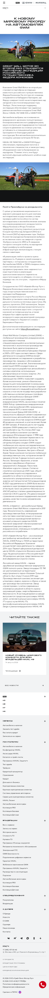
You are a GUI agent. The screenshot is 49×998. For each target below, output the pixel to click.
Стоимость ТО (8, 836)
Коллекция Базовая (11, 811)
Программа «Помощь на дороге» (16, 843)
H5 (4, 704)
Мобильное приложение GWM (15, 865)
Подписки (7, 875)
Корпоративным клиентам (13, 786)
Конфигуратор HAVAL (12, 750)
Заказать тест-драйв (11, 729)
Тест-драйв (7, 764)
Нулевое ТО (7, 839)
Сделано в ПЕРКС (10, 992)
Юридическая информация (14, 987)
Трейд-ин (6, 768)
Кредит (6, 779)
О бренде (6, 914)
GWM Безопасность (11, 854)
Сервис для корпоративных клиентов (18, 797)
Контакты (6, 932)
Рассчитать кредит (10, 733)
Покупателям (10, 742)
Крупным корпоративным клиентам (17, 790)
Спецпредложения (13, 895)
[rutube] (15, 938)
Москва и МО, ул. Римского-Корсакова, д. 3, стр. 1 (25, 952)
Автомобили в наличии (12, 725)
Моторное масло (10, 832)
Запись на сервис (10, 829)
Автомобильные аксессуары (14, 804)
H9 (4, 711)
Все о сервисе (8, 825)
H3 (4, 700)
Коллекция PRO (9, 808)
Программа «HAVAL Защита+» (15, 761)
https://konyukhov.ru (30, 329)
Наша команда (9, 928)
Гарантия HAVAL (9, 861)
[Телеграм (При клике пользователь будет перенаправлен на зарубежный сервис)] (21, 938)
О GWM (6, 921)
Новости (6, 917)
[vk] (8, 938)
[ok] (34, 938)
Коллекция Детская (11, 815)
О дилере (8, 909)
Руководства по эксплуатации (15, 872)
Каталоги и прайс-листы (13, 757)
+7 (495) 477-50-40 (10, 950)
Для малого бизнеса (11, 782)
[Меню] (4, 2)
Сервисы (8, 721)
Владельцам (10, 820)
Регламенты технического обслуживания (19, 847)
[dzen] (40, 938)
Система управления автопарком (16, 793)
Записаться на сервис (12, 736)
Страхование (8, 775)
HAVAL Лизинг (9, 800)
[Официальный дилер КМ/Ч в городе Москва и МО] (34, 3)
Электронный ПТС (10, 850)
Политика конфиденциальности (16, 984)
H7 (4, 707)
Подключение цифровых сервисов (17, 857)
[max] (27, 938)
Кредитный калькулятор (12, 772)
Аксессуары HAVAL (11, 754)
